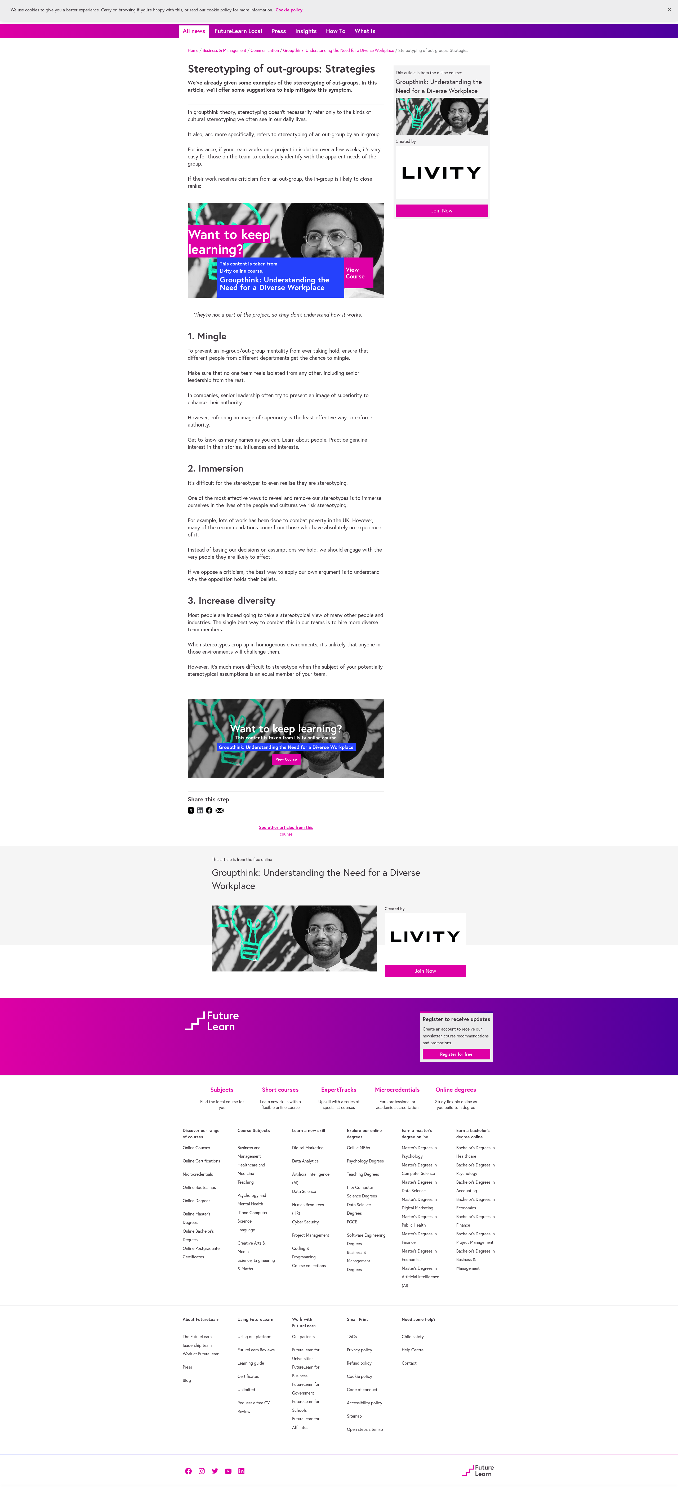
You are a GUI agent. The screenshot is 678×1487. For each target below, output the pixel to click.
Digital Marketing (308, 1147)
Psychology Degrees (365, 1161)
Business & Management (224, 50)
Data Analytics (305, 1161)
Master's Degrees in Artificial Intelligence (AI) (420, 1277)
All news (194, 31)
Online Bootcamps (199, 1187)
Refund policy (359, 1363)
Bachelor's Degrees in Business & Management (475, 1259)
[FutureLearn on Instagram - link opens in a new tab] (201, 1470)
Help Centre (412, 1349)
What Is (365, 31)
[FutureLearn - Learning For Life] (478, 1470)
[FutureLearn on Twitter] (214, 1470)
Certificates (248, 1376)
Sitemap (354, 1416)
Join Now (442, 210)
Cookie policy (359, 1376)
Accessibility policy (364, 1402)
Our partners (303, 1336)
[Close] (669, 10)
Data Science (304, 1191)
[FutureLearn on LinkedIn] (241, 1470)
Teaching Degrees (363, 1174)
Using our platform (254, 1336)
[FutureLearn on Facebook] (189, 1470)
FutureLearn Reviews (256, 1349)
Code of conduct (362, 1389)
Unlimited (246, 1389)
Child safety (413, 1336)
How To (335, 31)
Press (278, 31)
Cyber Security (305, 1221)
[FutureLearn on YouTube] (228, 1470)
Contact (409, 1363)
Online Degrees (196, 1200)
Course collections (309, 1265)
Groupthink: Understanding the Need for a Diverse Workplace (338, 50)
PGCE (352, 1221)
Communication (265, 50)
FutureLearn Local (238, 31)
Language (246, 1229)
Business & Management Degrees (358, 1261)
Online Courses (196, 1147)
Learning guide (251, 1363)
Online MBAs (358, 1147)
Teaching (246, 1182)
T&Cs (352, 1336)
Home (193, 50)
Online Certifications (201, 1161)
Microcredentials (198, 1174)
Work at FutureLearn (201, 1353)
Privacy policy (359, 1349)
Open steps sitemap (365, 1429)
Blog (187, 1380)
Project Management (310, 1235)
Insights (306, 31)
